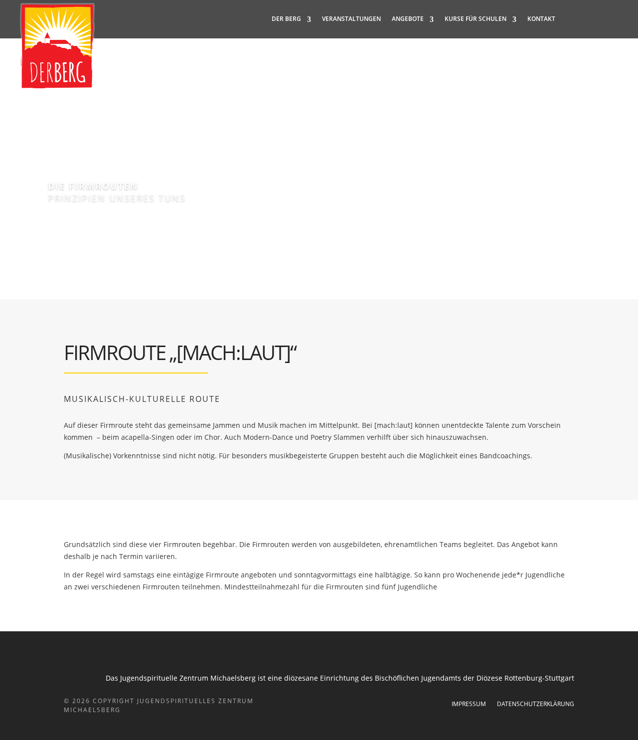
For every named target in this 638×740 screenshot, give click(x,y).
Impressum (469, 704)
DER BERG (286, 18)
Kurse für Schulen (475, 18)
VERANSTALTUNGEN (351, 18)
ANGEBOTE (408, 18)
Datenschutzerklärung (535, 704)
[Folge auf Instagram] (590, 19)
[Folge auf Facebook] (570, 19)
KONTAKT (541, 18)
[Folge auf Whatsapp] (610, 19)
